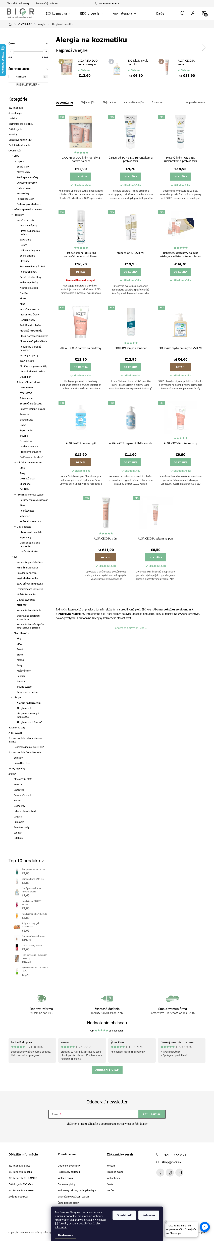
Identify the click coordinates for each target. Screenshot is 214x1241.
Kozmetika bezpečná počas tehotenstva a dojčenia (30, 626)
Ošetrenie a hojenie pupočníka (30, 544)
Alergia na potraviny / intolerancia (28, 715)
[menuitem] (58, 13)
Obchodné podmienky (18, 3)
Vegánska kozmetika (27, 578)
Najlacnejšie (88, 102)
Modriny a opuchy (29, 355)
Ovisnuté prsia (27, 478)
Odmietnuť (124, 1215)
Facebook (160, 1173)
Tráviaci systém (24, 686)
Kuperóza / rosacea (29, 309)
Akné (22, 303)
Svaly (19, 665)
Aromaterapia (15, 113)
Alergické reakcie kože (31, 330)
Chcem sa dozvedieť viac (129, 628)
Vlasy (16, 155)
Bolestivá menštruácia (31, 403)
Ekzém (23, 298)
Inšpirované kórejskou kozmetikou (28, 617)
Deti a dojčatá (24, 526)
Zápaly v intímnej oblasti (32, 408)
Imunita (21, 681)
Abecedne (157, 102)
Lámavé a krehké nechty (32, 371)
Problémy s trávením (30, 451)
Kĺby (19, 638)
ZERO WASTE (16, 732)
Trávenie (24, 435)
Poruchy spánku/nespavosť (34, 500)
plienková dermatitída (31, 532)
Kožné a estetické (25, 220)
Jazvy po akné (27, 360)
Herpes (23, 244)
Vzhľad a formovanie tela (29, 462)
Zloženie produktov (18, 1196)
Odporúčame (64, 102)
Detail (80, 271)
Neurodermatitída (29, 287)
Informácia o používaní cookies (73, 1196)
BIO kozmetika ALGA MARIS (23, 1178)
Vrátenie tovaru (66, 1178)
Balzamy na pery (17, 727)
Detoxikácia (26, 441)
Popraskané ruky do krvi (32, 266)
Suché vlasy (23, 166)
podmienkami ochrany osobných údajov (124, 1123)
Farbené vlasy (24, 188)
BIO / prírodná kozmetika (30, 583)
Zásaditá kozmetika (26, 572)
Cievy (19, 643)
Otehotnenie (26, 387)
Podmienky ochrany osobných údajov (77, 1190)
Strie (22, 467)
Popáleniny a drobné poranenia (30, 348)
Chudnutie (25, 483)
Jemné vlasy (23, 193)
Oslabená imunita (29, 446)
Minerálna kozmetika (27, 567)
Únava (23, 425)
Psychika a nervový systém (30, 494)
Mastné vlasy (23, 172)
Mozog (20, 659)
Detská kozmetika (26, 599)
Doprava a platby (66, 1184)
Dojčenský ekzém (29, 551)
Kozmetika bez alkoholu (29, 610)
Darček (110, 1190)
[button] (205, 1227)
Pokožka (21, 676)
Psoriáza (24, 293)
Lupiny (20, 161)
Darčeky (13, 118)
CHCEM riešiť (15, 150)
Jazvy (22, 473)
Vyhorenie (25, 516)
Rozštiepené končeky (27, 177)
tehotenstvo (26, 392)
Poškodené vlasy (25, 198)
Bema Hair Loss (21, 763)
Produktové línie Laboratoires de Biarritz (25, 740)
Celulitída (24, 489)
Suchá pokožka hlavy (30, 277)
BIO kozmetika (16, 107)
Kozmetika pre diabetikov (30, 562)
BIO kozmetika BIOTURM (21, 1190)
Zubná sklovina (27, 255)
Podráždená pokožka (30, 325)
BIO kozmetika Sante (19, 1165)
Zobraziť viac (107, 1070)
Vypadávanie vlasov (27, 182)
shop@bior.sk (171, 1162)
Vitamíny (13, 134)
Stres (22, 505)
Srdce (20, 654)
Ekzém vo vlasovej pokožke (34, 336)
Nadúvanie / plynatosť (31, 457)
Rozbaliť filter (26, 84)
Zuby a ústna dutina (27, 692)
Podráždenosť (27, 510)
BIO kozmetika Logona (20, 1171)
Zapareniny (25, 239)
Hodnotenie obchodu (107, 1022)
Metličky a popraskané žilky (33, 366)
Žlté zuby (24, 261)
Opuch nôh (25, 376)
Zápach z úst (26, 430)
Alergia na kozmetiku (29, 702)
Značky (12, 773)
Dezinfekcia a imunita (19, 145)
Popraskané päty (28, 225)
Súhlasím (149, 1215)
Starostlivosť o (21, 633)
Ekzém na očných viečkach (33, 341)
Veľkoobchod (114, 1178)
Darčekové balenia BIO (20, 139)
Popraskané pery (28, 271)
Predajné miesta (115, 1171)
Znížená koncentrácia (30, 521)
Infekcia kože (26, 419)
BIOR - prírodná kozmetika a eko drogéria (179, 1173)
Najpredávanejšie (134, 102)
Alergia (17, 697)
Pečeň (20, 649)
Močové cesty (24, 670)
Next (203, 47)
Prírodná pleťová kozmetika (28, 209)
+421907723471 (174, 1154)
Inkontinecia (26, 398)
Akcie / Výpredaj (17, 768)
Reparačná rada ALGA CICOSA (29, 747)
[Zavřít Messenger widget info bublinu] (166, 1222)
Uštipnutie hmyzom (30, 250)
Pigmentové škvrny (29, 314)
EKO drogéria (15, 129)
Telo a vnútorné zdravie (29, 382)
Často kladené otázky (68, 1202)
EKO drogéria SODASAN (21, 1184)
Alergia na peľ (24, 708)
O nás (110, 1184)
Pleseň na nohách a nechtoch (30, 232)
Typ (15, 556)
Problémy (19, 214)
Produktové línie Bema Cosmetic (25, 752)
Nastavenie (65, 1235)
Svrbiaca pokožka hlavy (29, 204)
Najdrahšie (109, 102)
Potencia (24, 414)
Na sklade (31, 76)
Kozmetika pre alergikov (21, 123)
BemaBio (18, 757)
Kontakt (111, 1165)
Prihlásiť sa (152, 1114)
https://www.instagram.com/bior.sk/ (170, 1173)
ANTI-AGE (22, 605)
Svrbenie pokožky (29, 282)
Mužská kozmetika (26, 594)
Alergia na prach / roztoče (30, 722)
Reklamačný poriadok (47, 3)
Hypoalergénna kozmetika (30, 589)
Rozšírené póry (27, 319)
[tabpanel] (81, 69)
